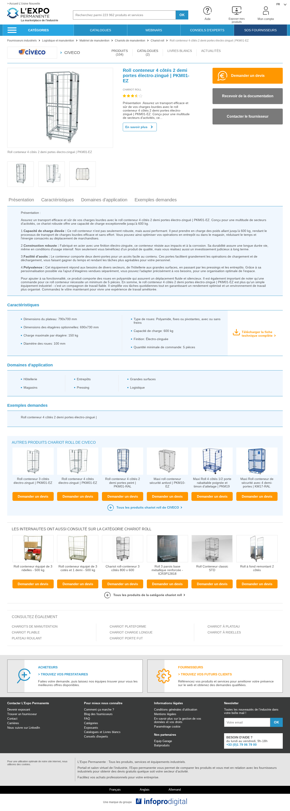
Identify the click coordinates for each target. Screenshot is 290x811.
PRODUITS (119, 52)
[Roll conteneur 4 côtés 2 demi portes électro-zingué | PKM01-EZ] (60, 108)
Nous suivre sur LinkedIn (23, 727)
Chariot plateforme (128, 626)
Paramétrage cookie (167, 726)
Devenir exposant (18, 709)
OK (182, 15)
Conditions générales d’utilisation (175, 709)
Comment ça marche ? (99, 709)
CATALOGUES (147, 52)
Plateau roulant (27, 638)
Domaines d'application (104, 199)
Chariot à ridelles (224, 632)
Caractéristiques (57, 199)
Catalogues (91, 732)
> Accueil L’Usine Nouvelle (23, 3)
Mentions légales (165, 714)
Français (115, 789)
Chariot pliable (26, 632)
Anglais (145, 789)
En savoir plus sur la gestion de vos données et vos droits (177, 720)
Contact (12, 718)
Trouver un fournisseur (22, 714)
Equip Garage (163, 741)
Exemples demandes (156, 199)
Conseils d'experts (96, 736)
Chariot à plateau (224, 626)
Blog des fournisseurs (98, 714)
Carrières (13, 723)
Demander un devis (33, 496)
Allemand (175, 789)
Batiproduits (162, 745)
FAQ (87, 718)
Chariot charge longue (131, 632)
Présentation (21, 199)
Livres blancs (112, 732)
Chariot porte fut (126, 638)
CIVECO (72, 52)
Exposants (91, 727)
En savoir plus (136, 127)
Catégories (91, 723)
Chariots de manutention (35, 626)
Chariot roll (132, 89)
